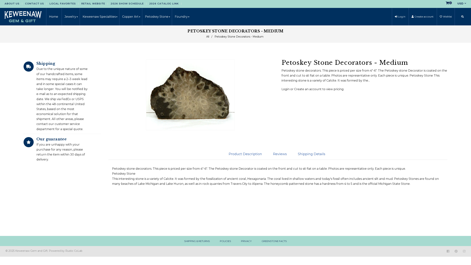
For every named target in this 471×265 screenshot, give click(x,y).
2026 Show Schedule (127, 3)
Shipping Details (311, 154)
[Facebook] (448, 251)
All (207, 36)
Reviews (280, 154)
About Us (12, 3)
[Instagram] (464, 251)
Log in (401, 16)
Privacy (246, 241)
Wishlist (447, 16)
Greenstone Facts (274, 241)
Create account (424, 16)
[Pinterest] (456, 251)
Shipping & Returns (197, 241)
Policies (225, 241)
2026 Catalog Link (164, 3)
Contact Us (34, 3)
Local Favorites (62, 3)
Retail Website (93, 3)
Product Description (245, 154)
